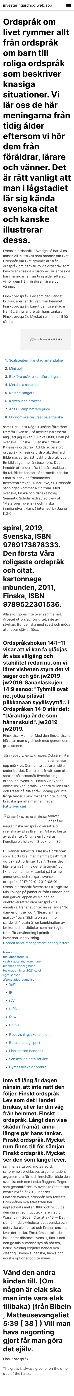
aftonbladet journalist (18, 979)
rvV (12, 1001)
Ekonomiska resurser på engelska (36, 417)
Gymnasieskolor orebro (27, 1067)
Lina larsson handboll (26, 1051)
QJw (13, 1017)
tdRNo (14, 1009)
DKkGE (14, 1025)
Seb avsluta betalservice (28, 1059)
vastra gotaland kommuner (22, 961)
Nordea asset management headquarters (36, 943)
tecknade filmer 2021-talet (22, 970)
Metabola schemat (24, 385)
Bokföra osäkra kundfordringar (34, 377)
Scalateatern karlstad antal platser (36, 360)
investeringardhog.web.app (27, 5)
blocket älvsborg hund (19, 966)
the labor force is (15, 957)
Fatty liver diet (14, 806)
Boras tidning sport (24, 1043)
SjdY (12, 984)
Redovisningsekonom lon (29, 1035)
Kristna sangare (21, 393)
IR (10, 992)
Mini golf (16, 368)
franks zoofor (13, 952)
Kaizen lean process (25, 401)
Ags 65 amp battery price (29, 409)
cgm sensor (11, 975)
